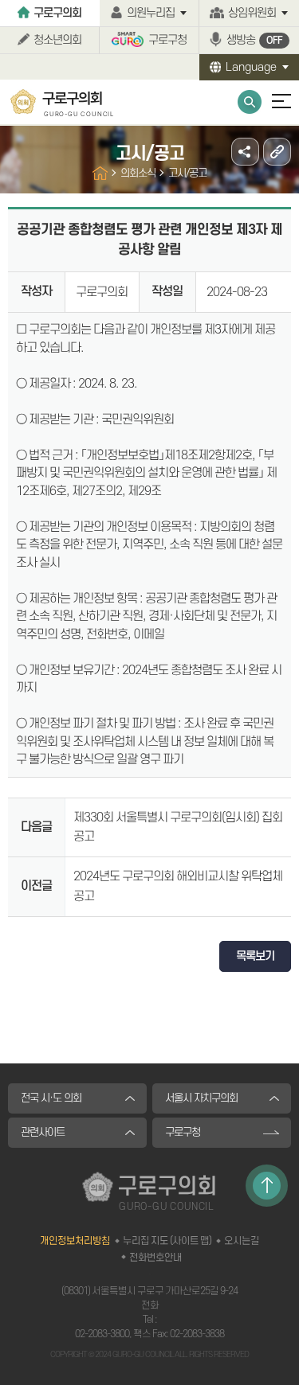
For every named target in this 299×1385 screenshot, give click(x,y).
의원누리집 (151, 13)
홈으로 (100, 173)
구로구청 (167, 40)
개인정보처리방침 (75, 1240)
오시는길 (241, 1240)
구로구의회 (57, 13)
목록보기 (255, 956)
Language (251, 67)
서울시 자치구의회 (201, 1098)
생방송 (254, 40)
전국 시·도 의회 (51, 1098)
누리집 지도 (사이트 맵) (167, 1240)
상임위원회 (252, 13)
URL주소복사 (277, 152)
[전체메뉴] (274, 108)
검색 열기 (250, 102)
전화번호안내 (155, 1257)
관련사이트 (43, 1132)
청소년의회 (57, 40)
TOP (267, 1186)
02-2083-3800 (102, 1334)
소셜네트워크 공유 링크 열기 (245, 152)
